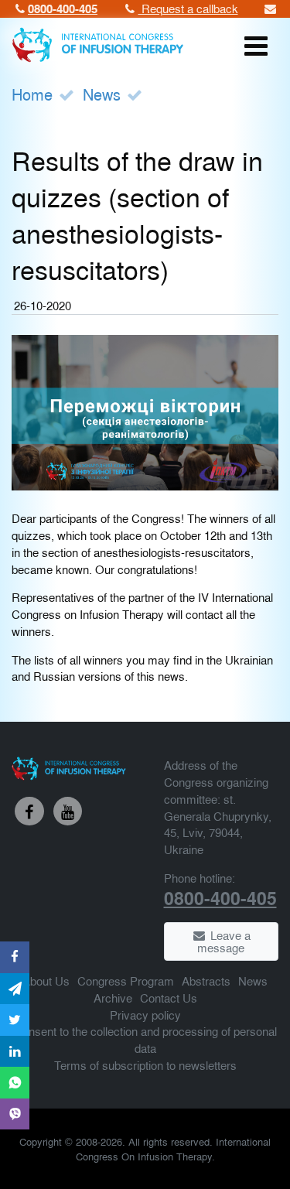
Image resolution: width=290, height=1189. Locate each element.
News (102, 94)
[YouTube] (68, 811)
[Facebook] (29, 811)
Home (32, 94)
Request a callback (188, 8)
